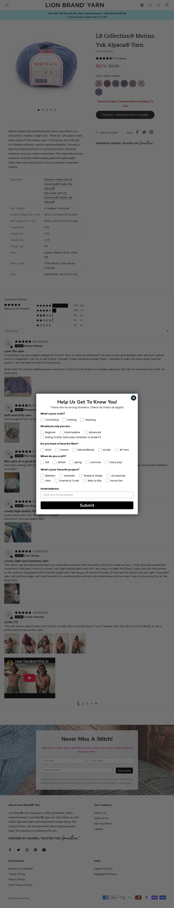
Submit (87, 505)
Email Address (50, 488)
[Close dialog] (133, 398)
